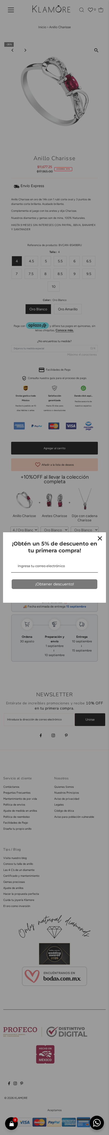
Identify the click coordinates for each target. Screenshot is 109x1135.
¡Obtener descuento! (54, 584)
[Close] (100, 538)
